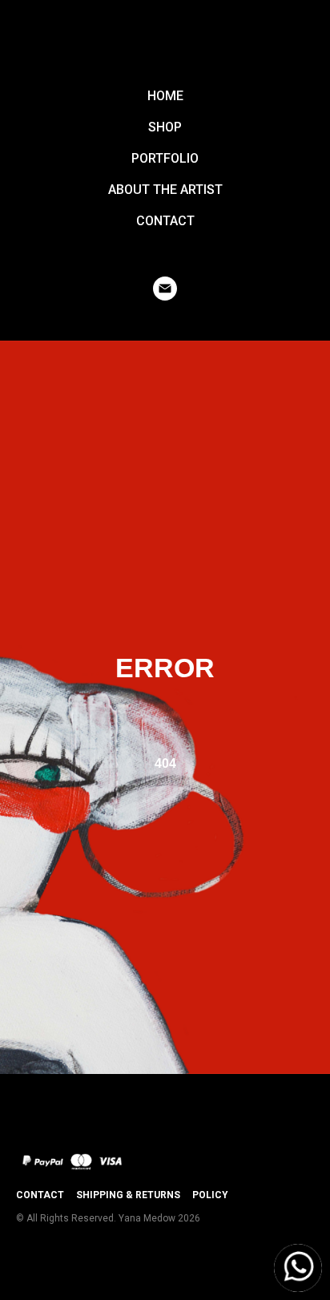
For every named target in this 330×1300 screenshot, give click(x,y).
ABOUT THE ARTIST (165, 189)
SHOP (165, 127)
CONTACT (165, 220)
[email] (165, 289)
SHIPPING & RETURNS (128, 1195)
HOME (165, 95)
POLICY (210, 1195)
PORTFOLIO (165, 158)
